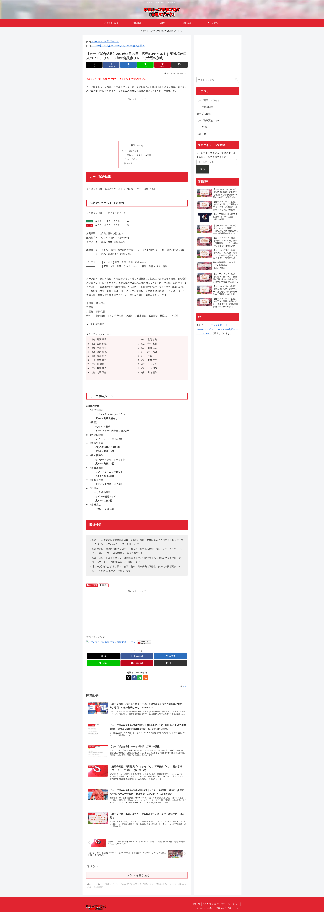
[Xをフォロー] (128, 677)
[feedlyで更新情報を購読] (139, 677)
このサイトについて (211, 904)
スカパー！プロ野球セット (105, 41)
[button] (179, 65)
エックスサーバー (220, 325)
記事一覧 (196, 904)
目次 (133, 145)
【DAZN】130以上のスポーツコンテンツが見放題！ (118, 45)
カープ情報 (93, 585)
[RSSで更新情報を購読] (145, 677)
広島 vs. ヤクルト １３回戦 (139, 155)
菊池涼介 (105, 585)
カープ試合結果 (131, 151)
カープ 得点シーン (135, 159)
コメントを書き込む (137, 875)
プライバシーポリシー (230, 904)
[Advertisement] (137, 119)
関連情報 (128, 163)
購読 (202, 169)
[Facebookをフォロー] (134, 677)
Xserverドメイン (204, 329)
